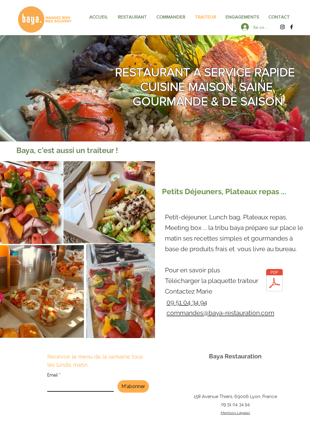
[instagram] (282, 27)
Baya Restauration (235, 356)
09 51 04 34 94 (235, 404)
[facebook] (292, 27)
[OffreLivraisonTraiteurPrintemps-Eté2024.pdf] (274, 281)
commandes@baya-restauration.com (220, 313)
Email (54, 375)
